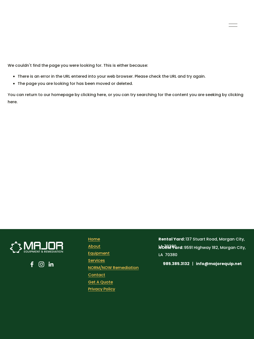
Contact (96, 275)
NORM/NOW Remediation (113, 268)
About (94, 246)
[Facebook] (32, 264)
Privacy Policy (101, 289)
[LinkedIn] (51, 264)
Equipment (99, 253)
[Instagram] (41, 264)
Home (94, 239)
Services (96, 260)
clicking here (93, 95)
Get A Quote (100, 282)
